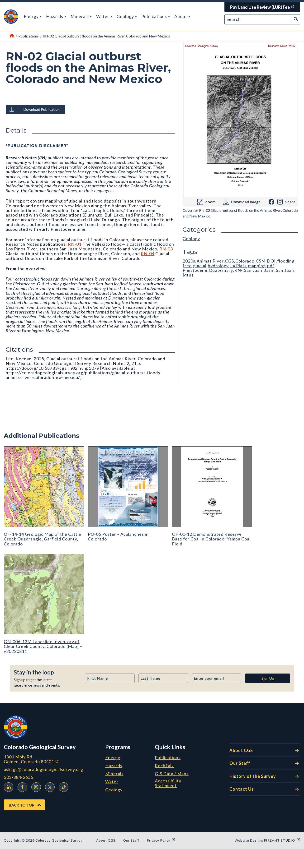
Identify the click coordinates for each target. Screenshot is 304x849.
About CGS (241, 750)
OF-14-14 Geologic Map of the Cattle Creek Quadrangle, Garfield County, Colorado (42, 538)
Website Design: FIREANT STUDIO (267, 840)
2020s (189, 260)
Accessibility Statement (168, 783)
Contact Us (241, 789)
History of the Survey (252, 776)
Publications (154, 16)
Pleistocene (195, 270)
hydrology (218, 265)
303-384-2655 (18, 777)
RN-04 (147, 253)
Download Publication (41, 109)
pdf (270, 265)
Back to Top (21, 805)
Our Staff (239, 763)
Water (103, 16)
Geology (126, 16)
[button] (11, 16)
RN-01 (74, 244)
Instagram (36, 787)
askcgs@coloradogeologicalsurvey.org (43, 769)
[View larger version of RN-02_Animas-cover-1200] (240, 120)
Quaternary (221, 270)
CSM (261, 260)
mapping (257, 265)
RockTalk (164, 765)
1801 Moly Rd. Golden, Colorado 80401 (52, 759)
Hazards (55, 16)
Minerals (80, 16)
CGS (229, 260)
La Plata (238, 265)
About (181, 16)
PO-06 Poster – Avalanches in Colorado (118, 536)
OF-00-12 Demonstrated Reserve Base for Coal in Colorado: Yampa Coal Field (211, 538)
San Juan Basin (259, 270)
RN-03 (166, 248)
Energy (32, 16)
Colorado (244, 260)
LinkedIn (8, 787)
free (187, 265)
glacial (199, 265)
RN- (238, 270)
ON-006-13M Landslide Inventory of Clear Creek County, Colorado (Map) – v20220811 (43, 646)
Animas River (210, 260)
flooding (285, 260)
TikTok (63, 787)
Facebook (22, 787)
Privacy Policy (161, 840)
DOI (271, 260)
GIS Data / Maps (172, 773)
